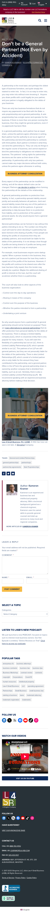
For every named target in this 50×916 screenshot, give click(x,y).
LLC (23, 686)
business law (25, 668)
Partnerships (7, 690)
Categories (6, 610)
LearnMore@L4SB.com (20, 850)
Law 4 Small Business (11, 686)
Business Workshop (10, 672)
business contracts (10, 668)
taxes (22, 695)
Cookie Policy (32, 877)
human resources (9, 681)
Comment (8, 555)
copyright (6, 677)
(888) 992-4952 (15, 846)
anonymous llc (8, 663)
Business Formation (33, 62)
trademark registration (11, 699)
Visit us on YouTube (25, 778)
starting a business (10, 695)
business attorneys (24, 663)
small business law (36, 690)
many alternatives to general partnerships (22, 328)
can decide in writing (26, 187)
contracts (38, 672)
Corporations (18, 677)
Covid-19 (28, 677)
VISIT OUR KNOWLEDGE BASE (13, 830)
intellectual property (26, 681)
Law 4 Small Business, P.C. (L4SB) (16, 442)
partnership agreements (12, 467)
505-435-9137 (13, 855)
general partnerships (11, 462)
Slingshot (21, 444)
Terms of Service (8, 877)
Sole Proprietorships (31, 467)
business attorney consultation (25, 173)
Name (5, 577)
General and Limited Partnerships (22, 458)
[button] (42, 3)
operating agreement (35, 686)
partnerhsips (26, 462)
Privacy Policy (20, 877)
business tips (38, 668)
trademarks (26, 699)
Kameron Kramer (13, 62)
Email (30, 577)
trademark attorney (34, 695)
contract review (26, 672)
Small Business (21, 690)
